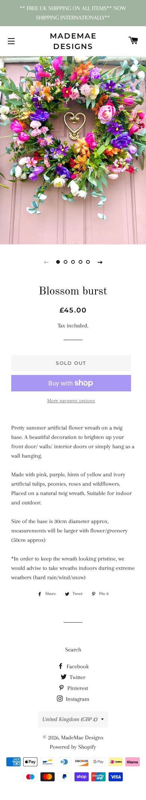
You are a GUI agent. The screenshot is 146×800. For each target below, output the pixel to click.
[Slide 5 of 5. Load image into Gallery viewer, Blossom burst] (88, 262)
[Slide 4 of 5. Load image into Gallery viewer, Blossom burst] (80, 262)
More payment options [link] (71, 400)
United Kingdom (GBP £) (69, 719)
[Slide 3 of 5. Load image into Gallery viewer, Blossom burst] (73, 262)
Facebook (77, 666)
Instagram (76, 699)
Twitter (76, 677)
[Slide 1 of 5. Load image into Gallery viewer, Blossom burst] (58, 262)
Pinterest (77, 688)
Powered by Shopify (73, 746)
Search (73, 649)
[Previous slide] (46, 262)
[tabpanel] (73, 149)
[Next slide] (100, 262)
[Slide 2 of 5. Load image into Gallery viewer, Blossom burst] (65, 262)
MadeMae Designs (73, 41)
